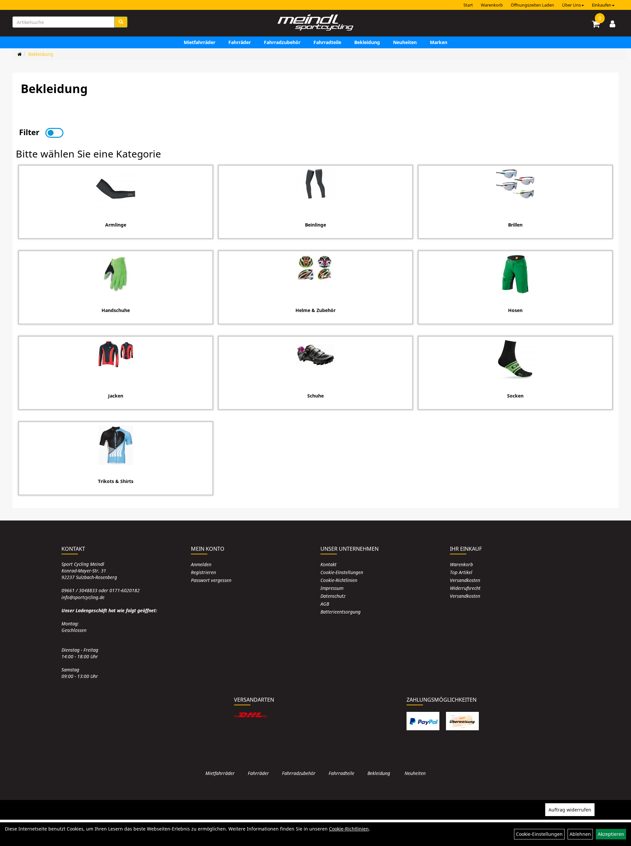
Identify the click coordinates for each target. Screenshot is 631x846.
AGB (324, 604)
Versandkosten (465, 580)
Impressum (331, 588)
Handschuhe (116, 310)
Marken (438, 42)
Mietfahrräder (199, 42)
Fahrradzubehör (282, 42)
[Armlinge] (115, 188)
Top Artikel (461, 572)
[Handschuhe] (115, 274)
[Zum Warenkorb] (596, 25)
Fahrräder (239, 42)
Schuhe (315, 396)
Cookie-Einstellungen (341, 572)
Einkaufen (601, 5)
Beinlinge (315, 225)
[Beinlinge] (315, 184)
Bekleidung (367, 42)
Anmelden (201, 564)
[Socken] (515, 359)
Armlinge (115, 225)
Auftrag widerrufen (570, 810)
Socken (515, 396)
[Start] (19, 54)
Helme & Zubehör (315, 310)
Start (468, 5)
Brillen (515, 225)
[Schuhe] (315, 355)
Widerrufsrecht (465, 588)
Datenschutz (332, 596)
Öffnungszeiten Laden (532, 5)
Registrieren (203, 572)
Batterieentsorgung (340, 612)
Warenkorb (492, 5)
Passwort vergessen (211, 580)
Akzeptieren (611, 834)
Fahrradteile (327, 42)
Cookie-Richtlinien (338, 580)
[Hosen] (515, 274)
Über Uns (571, 5)
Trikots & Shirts (115, 481)
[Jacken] (115, 354)
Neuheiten (405, 42)
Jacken (115, 396)
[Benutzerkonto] (612, 23)
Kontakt (328, 564)
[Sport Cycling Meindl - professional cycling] (315, 23)
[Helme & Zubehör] (315, 267)
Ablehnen (580, 834)
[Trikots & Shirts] (115, 445)
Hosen (515, 310)
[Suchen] (121, 22)
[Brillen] (515, 184)
